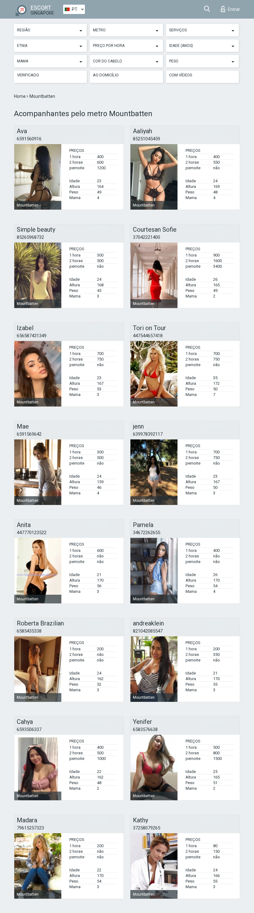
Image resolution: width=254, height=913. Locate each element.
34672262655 (146, 532)
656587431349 (31, 335)
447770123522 (31, 532)
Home (20, 96)
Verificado (28, 75)
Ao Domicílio (106, 75)
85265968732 (30, 237)
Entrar (234, 9)
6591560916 (29, 139)
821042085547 (148, 631)
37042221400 (146, 237)
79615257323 (30, 828)
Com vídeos (180, 75)
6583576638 (145, 729)
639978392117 (148, 434)
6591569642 (29, 434)
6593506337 (29, 729)
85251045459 (146, 139)
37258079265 (146, 828)
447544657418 (148, 335)
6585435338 (29, 631)
